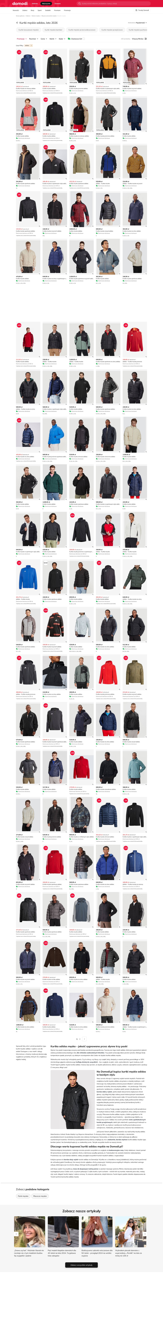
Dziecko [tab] (58, 4)
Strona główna (20, 16)
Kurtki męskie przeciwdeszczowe (82, 30)
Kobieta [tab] (35, 4)
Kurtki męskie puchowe (138, 30)
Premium (57, 10)
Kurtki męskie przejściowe (112, 30)
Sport (40, 10)
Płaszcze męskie (40, 1196)
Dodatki (48, 10)
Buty (32, 10)
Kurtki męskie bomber (53, 30)
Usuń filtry (19, 45)
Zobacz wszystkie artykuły (81, 1265)
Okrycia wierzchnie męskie (49, 16)
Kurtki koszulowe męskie (29, 30)
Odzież (24, 10)
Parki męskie (23, 1196)
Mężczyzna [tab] (46, 4)
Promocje (67, 10)
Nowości (16, 10)
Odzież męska (36, 16)
